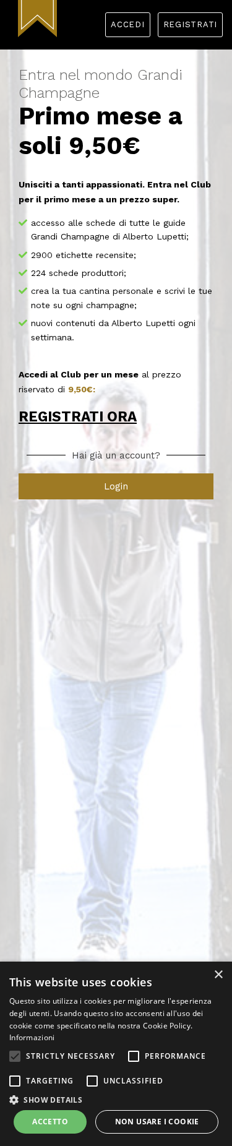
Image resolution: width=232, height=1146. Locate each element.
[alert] (116, 1054)
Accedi (128, 24)
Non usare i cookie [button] (157, 1121)
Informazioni (32, 1037)
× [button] (218, 975)
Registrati (190, 24)
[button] (14, 1056)
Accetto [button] (50, 1121)
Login (116, 486)
